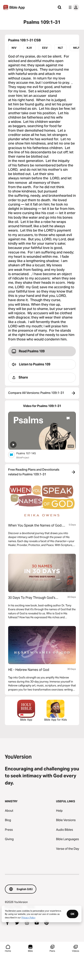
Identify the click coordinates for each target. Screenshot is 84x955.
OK (72, 913)
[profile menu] (73, 7)
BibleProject (22, 457)
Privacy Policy (28, 917)
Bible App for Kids (55, 719)
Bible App (26, 719)
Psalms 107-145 (29, 453)
